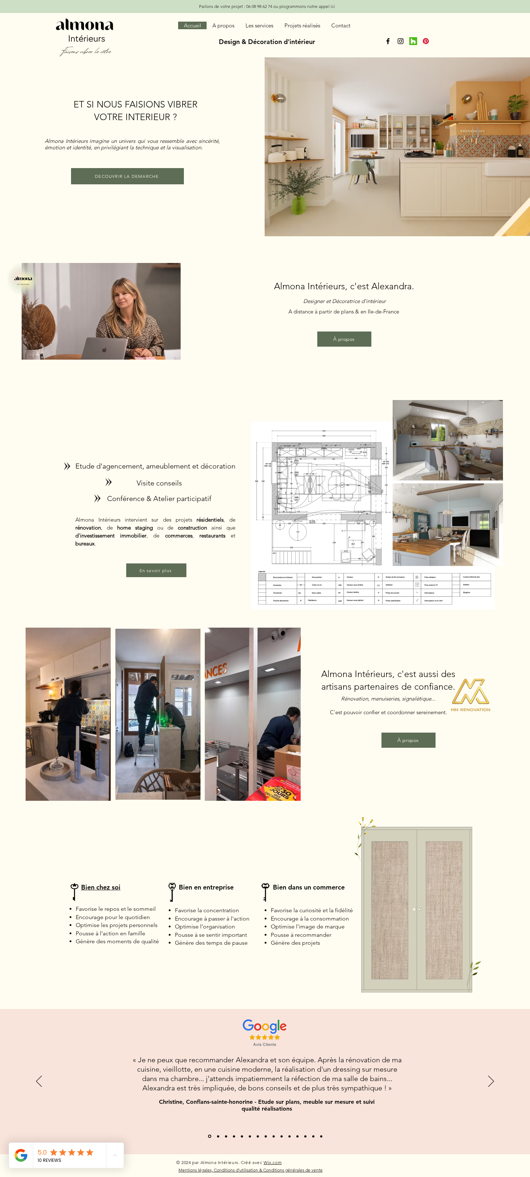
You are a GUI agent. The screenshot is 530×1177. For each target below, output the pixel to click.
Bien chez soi (100, 887)
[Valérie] (258, 1136)
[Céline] (266, 1136)
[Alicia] (274, 1136)
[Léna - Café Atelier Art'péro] (242, 1136)
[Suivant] (491, 1082)
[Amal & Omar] (217, 1136)
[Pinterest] (426, 41)
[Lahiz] (313, 1136)
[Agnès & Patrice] (321, 1136)
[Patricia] (289, 1136)
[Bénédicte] (282, 1136)
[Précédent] (39, 1082)
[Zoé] (305, 1136)
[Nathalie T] (297, 1136)
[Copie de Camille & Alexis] (209, 1136)
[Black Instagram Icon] (401, 41)
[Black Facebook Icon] (388, 41)
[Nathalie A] (250, 1136)
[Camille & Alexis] (226, 1136)
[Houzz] (413, 41)
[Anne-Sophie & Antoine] (234, 1136)
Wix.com (273, 1162)
